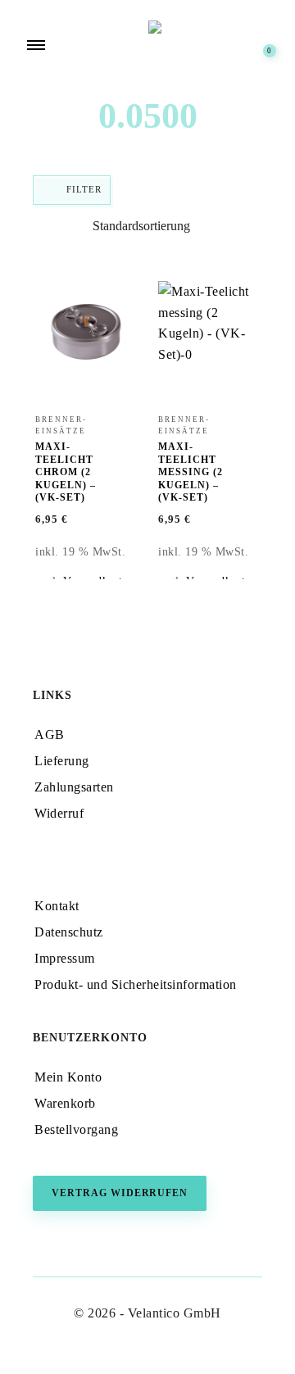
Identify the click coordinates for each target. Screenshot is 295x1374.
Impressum (64, 958)
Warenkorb (65, 1103)
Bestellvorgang (76, 1129)
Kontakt (56, 906)
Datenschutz (68, 932)
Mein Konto (68, 1077)
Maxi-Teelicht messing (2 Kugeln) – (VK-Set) (190, 472)
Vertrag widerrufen (120, 1193)
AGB (49, 734)
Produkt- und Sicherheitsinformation (135, 984)
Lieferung (61, 761)
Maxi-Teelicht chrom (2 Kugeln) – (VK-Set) (65, 472)
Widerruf (59, 813)
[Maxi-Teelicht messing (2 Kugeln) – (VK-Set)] (209, 339)
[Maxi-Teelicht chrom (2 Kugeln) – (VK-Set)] (86, 339)
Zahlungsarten (74, 787)
